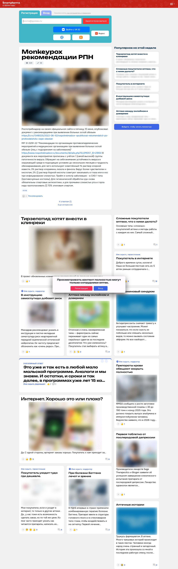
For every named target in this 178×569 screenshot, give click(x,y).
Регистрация (29, 13)
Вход (46, 13)
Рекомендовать (35, 196)
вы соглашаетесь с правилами (79, 13)
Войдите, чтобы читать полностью (137, 127)
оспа (25, 190)
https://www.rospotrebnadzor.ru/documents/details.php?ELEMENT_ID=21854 (62, 153)
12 (156, 281)
